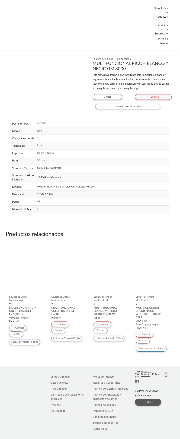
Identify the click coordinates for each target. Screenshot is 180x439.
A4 (60, 318)
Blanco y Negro (45, 153)
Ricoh (40, 131)
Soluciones (161, 8)
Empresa (160, 33)
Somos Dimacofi (60, 376)
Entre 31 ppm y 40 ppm (148, 324)
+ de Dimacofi (59, 388)
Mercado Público (103, 376)
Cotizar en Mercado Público (128, 106)
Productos (161, 16)
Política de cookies (104, 404)
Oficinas (55, 404)
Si (38, 138)
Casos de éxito (59, 382)
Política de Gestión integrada (110, 388)
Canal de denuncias (105, 416)
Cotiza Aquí (100, 428)
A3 (38, 202)
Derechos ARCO (103, 410)
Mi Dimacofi (58, 410)
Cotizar (107, 97)
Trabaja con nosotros (105, 422)
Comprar (155, 97)
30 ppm (41, 160)
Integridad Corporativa (107, 382)
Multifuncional (123, 59)
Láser (40, 145)
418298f (41, 123)
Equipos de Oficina (103, 59)
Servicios (162, 25)
